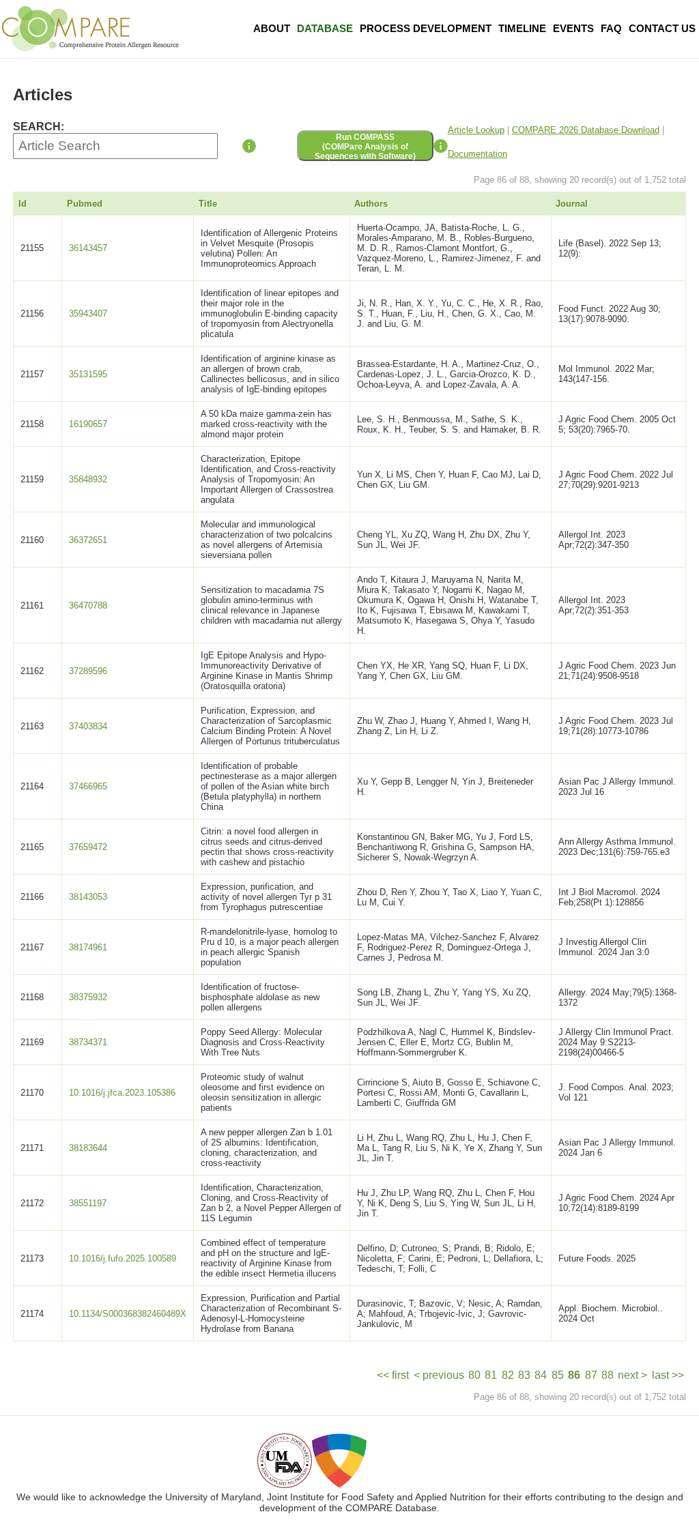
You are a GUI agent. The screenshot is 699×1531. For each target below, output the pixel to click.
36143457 (88, 248)
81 (491, 1375)
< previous (439, 1375)
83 (524, 1375)
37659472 (88, 847)
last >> (668, 1375)
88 (607, 1375)
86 (574, 1375)
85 (558, 1375)
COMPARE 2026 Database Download (585, 130)
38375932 (88, 997)
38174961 (88, 947)
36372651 (88, 540)
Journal (572, 204)
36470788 (88, 605)
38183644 (88, 1148)
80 (474, 1375)
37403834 (88, 726)
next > (632, 1375)
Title (208, 204)
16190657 (88, 424)
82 (508, 1375)
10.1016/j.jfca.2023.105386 (122, 1093)
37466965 (88, 786)
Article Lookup (476, 130)
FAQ (611, 28)
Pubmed (84, 204)
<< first (393, 1375)
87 (591, 1375)
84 (540, 1375)
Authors (371, 204)
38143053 (88, 897)
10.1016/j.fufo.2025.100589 (122, 1258)
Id (22, 204)
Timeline (522, 28)
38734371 (88, 1042)
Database (325, 28)
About (271, 28)
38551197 (87, 1203)
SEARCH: (38, 126)
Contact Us (662, 28)
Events (573, 28)
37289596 (88, 671)
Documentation (477, 154)
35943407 (88, 313)
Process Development (425, 28)
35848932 (88, 479)
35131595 (88, 374)
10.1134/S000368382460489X (127, 1314)
